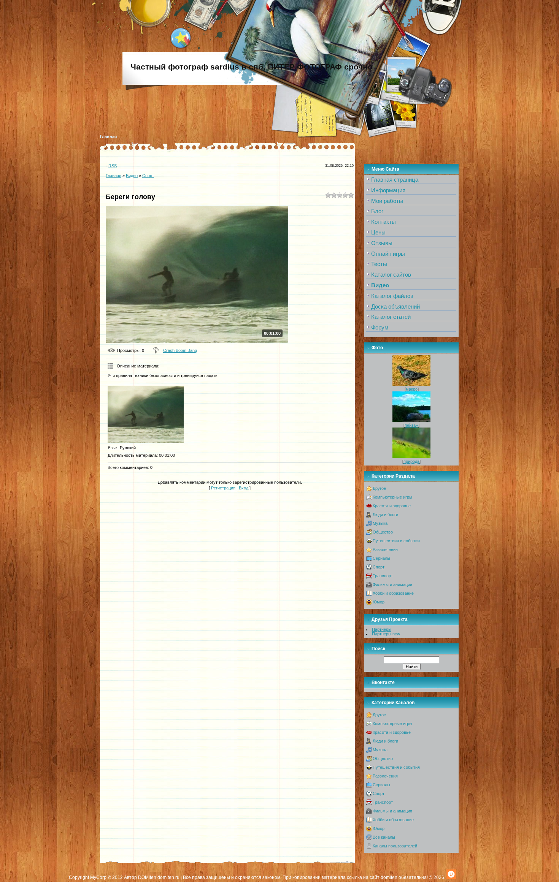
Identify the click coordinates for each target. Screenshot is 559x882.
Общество (383, 532)
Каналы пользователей (395, 846)
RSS (112, 165)
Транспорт (383, 575)
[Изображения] (146, 414)
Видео (132, 175)
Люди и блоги (385, 514)
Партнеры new (386, 634)
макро (412, 389)
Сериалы (381, 558)
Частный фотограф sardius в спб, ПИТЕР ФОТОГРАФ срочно (251, 66)
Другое (379, 488)
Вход (243, 488)
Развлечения (385, 549)
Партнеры (381, 629)
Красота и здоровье (392, 506)
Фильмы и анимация (392, 584)
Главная (108, 136)
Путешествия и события (396, 540)
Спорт (148, 175)
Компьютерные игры (392, 497)
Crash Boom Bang (180, 350)
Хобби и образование (393, 593)
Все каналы (384, 837)
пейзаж (411, 425)
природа (411, 461)
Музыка (380, 523)
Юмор (378, 602)
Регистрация (223, 488)
